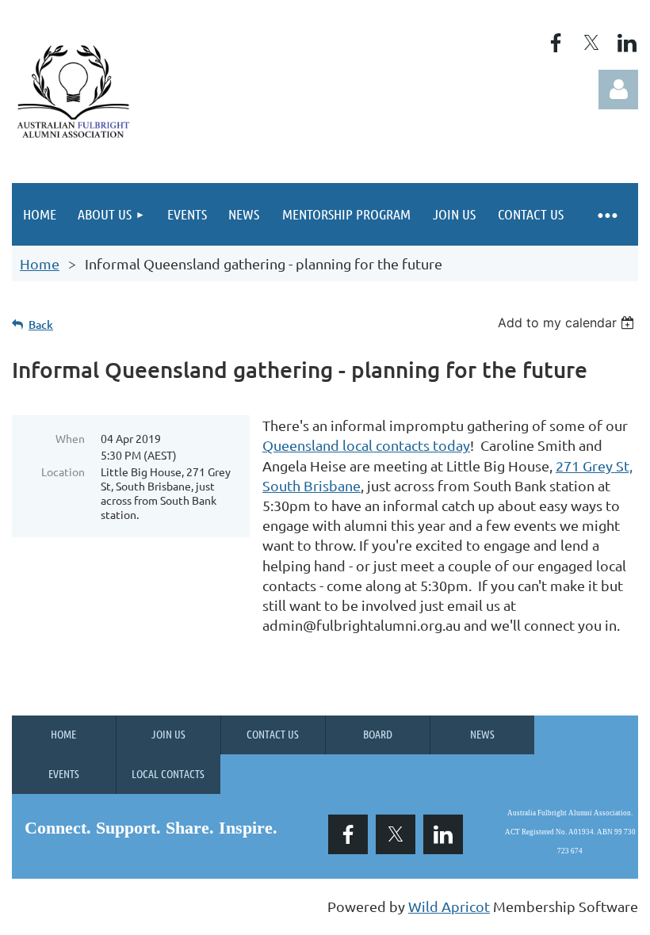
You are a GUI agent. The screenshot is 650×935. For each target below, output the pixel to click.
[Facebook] (556, 43)
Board (377, 734)
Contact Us (273, 734)
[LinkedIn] (627, 43)
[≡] (606, 214)
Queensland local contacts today (366, 445)
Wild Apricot (449, 906)
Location (63, 471)
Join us (168, 734)
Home (39, 263)
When (70, 438)
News (482, 734)
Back (41, 324)
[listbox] (568, 322)
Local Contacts (168, 773)
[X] (591, 43)
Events (63, 773)
